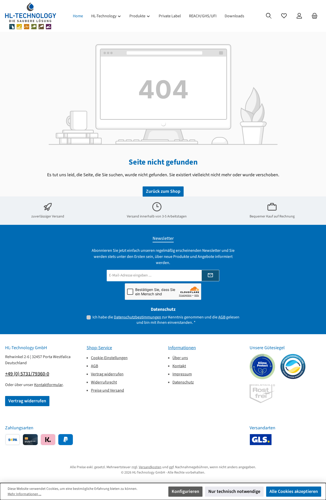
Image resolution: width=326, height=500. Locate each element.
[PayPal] (65, 439)
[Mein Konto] (299, 16)
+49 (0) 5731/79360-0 (27, 373)
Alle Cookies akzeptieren (293, 491)
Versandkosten (150, 467)
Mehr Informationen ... (24, 494)
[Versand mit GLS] (261, 439)
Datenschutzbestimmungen (137, 317)
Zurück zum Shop (163, 191)
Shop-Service (99, 348)
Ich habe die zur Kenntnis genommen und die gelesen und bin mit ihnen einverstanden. (165, 320)
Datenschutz (183, 382)
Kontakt (179, 366)
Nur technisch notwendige (234, 491)
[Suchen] (268, 16)
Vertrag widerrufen (27, 401)
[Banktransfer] (12, 439)
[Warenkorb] (314, 16)
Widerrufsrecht (104, 382)
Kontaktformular (48, 385)
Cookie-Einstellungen (109, 358)
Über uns (180, 358)
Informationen (182, 348)
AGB (221, 317)
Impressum (182, 374)
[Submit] (210, 275)
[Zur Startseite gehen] (30, 16)
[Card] (30, 439)
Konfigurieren (185, 491)
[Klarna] (48, 439)
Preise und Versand (107, 390)
